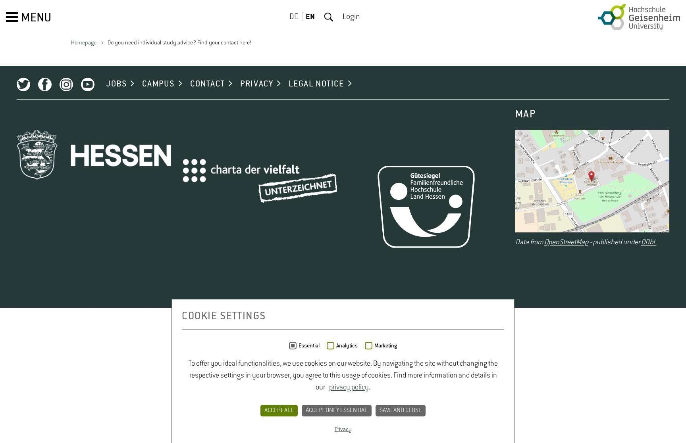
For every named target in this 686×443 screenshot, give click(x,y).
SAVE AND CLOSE (401, 410)
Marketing (385, 346)
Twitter (23, 84)
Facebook (45, 84)
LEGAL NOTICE (316, 84)
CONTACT (207, 84)
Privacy (343, 429)
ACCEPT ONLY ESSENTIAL (337, 410)
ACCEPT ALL (279, 410)
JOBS (116, 84)
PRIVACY (256, 84)
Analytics (347, 346)
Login (351, 17)
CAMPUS (158, 84)
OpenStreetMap (566, 242)
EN (310, 17)
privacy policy (349, 387)
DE (293, 17)
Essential (309, 346)
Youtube (87, 84)
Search (329, 17)
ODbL (649, 242)
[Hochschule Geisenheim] (639, 17)
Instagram (66, 84)
